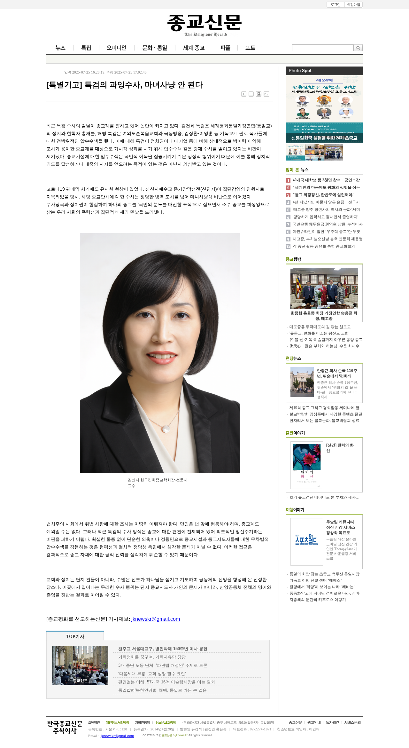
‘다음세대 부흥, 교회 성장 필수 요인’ (152, 673)
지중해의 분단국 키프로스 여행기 (317, 599)
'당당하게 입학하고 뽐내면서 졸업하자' (325, 217)
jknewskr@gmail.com (155, 619)
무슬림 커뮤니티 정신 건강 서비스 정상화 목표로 (340, 527)
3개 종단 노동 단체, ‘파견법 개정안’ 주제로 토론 (162, 665)
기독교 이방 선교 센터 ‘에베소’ (315, 580)
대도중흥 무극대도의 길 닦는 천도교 (320, 327)
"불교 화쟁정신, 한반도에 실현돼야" (324, 195)
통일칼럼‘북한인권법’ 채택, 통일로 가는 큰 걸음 (162, 690)
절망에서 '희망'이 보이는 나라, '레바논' (321, 587)
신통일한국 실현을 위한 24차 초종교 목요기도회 (324, 139)
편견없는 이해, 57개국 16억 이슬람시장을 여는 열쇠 (166, 682)
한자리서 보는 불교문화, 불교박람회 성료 (324, 420)
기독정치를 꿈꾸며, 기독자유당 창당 (152, 657)
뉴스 (52, 72)
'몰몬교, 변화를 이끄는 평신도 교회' (319, 333)
